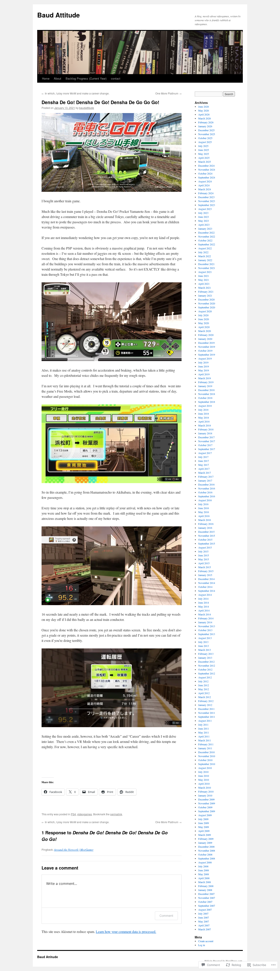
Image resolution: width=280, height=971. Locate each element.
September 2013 (206, 634)
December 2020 (206, 299)
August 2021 (205, 272)
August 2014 (205, 594)
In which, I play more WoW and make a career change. (75, 93)
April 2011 (204, 736)
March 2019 (204, 378)
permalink (116, 814)
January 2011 (205, 748)
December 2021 (206, 264)
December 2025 (206, 130)
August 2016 (205, 500)
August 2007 (205, 909)
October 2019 (205, 350)
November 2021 (206, 268)
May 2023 (203, 220)
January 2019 (205, 386)
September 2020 (206, 307)
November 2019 (206, 346)
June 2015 (203, 555)
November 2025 (206, 134)
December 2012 (206, 661)
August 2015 (205, 547)
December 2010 (206, 752)
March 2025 (204, 161)
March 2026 (204, 118)
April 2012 (204, 693)
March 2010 (204, 787)
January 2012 (205, 705)
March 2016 (204, 520)
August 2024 (205, 181)
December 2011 (206, 709)
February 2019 (206, 382)
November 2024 (206, 169)
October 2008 (205, 854)
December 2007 (206, 894)
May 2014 (203, 606)
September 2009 (206, 811)
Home (45, 78)
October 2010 (205, 760)
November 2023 (206, 201)
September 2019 (206, 354)
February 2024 (206, 193)
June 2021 (203, 276)
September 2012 (206, 673)
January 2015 (205, 575)
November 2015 (206, 535)
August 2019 (205, 358)
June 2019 (203, 366)
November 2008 (206, 850)
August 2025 (205, 142)
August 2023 (205, 209)
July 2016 (203, 504)
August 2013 (205, 638)
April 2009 (204, 831)
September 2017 (206, 449)
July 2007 (203, 913)
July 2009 (203, 819)
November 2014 (206, 583)
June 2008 (203, 870)
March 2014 (204, 614)
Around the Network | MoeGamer (73, 850)
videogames (84, 814)
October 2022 (205, 240)
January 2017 (205, 480)
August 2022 (205, 248)
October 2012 (205, 669)
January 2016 (205, 527)
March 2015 (204, 567)
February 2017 (206, 476)
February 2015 (206, 571)
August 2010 (205, 768)
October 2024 (205, 173)
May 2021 (203, 279)
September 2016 (206, 496)
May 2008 (203, 874)
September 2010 (206, 764)
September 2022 (206, 244)
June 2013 (203, 646)
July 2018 (203, 409)
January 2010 (205, 795)
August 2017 (205, 453)
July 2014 (203, 598)
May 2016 (203, 512)
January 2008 (205, 890)
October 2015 (205, 539)
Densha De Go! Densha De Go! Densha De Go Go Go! (100, 102)
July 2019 (203, 362)
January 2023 (205, 228)
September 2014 (206, 590)
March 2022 (204, 256)
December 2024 (206, 165)
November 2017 (206, 441)
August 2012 (205, 677)
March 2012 (204, 697)
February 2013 (206, 653)
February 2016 (206, 524)
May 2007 (203, 921)
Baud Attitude (58, 14)
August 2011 (205, 720)
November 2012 (206, 665)
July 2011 (203, 724)
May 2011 (203, 732)
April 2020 (204, 327)
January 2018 (205, 433)
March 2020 (204, 331)
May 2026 (203, 110)
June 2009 (203, 823)
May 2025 (203, 153)
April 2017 (204, 468)
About (57, 78)
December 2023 (206, 197)
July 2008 (203, 866)
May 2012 (203, 689)
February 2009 (206, 838)
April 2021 (204, 283)
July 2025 (203, 146)
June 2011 (203, 728)
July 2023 (203, 213)
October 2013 (205, 630)
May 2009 (203, 827)
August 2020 (205, 311)
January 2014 (205, 622)
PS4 (73, 814)
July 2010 (203, 772)
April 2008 (204, 878)
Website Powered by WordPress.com (223, 960)
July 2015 (203, 551)
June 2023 (203, 216)
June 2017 (203, 461)
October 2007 (205, 901)
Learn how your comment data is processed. (126, 931)
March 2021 (204, 287)
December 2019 (206, 342)
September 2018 (206, 401)
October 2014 (205, 587)
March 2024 (204, 189)
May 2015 (203, 559)
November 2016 (206, 488)
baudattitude (86, 108)
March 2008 (204, 882)
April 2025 (204, 157)
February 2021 (206, 291)
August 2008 (205, 862)
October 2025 (205, 138)
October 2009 (205, 807)
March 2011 (204, 740)
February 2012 (206, 701)
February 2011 (206, 744)
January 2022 (205, 260)
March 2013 (204, 649)
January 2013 (205, 657)
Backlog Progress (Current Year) (86, 78)
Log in (201, 945)
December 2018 (206, 390)
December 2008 (206, 846)
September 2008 (206, 858)
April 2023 (204, 224)
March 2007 (204, 929)
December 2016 (206, 484)
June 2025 (203, 150)
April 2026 (204, 114)
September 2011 (206, 716)
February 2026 (206, 122)
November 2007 (206, 897)
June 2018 (203, 413)
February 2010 (206, 791)
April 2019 (204, 374)
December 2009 (206, 799)
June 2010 (203, 775)
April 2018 (204, 421)
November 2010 (206, 756)
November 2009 (206, 803)
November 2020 (206, 303)
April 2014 (204, 610)
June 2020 (203, 319)
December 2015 (206, 531)
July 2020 (203, 315)
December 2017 (206, 437)
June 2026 (203, 106)
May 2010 (203, 779)
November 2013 (206, 626)
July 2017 (203, 457)
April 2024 (204, 185)
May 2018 (203, 417)
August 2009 (205, 815)
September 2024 (206, 177)
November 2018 (206, 394)
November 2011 (206, 712)
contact (115, 78)
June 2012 (203, 685)
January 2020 (205, 339)
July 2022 (203, 252)
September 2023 (206, 205)
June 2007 (203, 917)
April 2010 (204, 783)
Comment (166, 915)
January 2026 (205, 126)
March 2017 (204, 472)
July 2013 (203, 642)
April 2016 (204, 516)
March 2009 (204, 835)
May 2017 (203, 464)
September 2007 (206, 905)
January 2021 (205, 295)
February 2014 (206, 618)
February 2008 (206, 886)
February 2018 (206, 429)
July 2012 (203, 681)
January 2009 (205, 842)
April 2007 (204, 925)
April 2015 (204, 563)
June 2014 (203, 602)
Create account (205, 941)
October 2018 (205, 398)
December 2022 (206, 232)
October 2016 (205, 492)
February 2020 (206, 335)
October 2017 (205, 445)
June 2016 (203, 508)
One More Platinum (168, 93)
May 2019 (203, 370)
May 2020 (203, 323)
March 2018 (204, 425)
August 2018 (205, 405)
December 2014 (206, 579)
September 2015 (206, 543)
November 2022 (206, 236)
